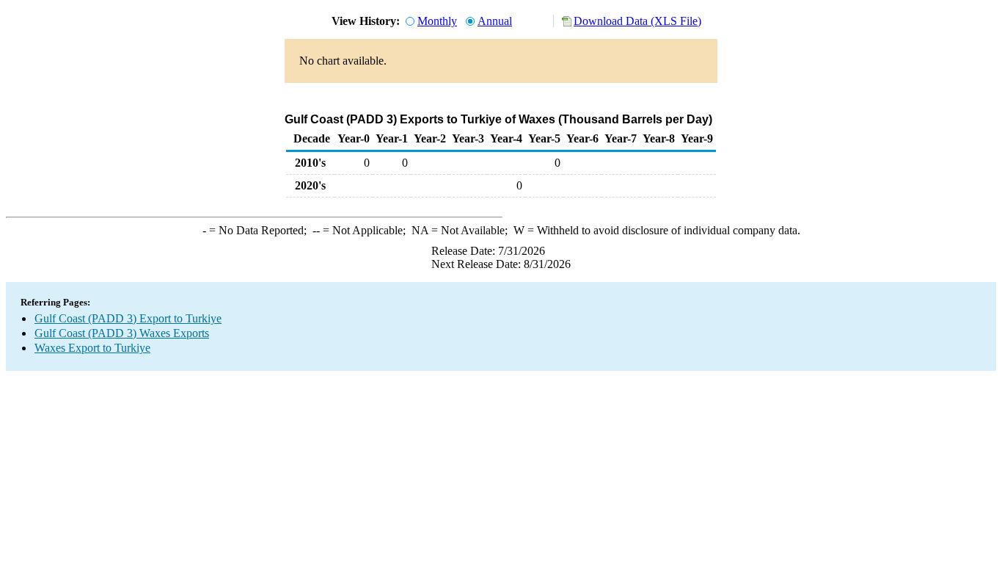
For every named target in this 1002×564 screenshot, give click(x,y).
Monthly (437, 21)
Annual (495, 21)
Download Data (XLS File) (637, 21)
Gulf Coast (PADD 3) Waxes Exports (121, 333)
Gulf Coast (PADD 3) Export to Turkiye (128, 318)
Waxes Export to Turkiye (92, 347)
